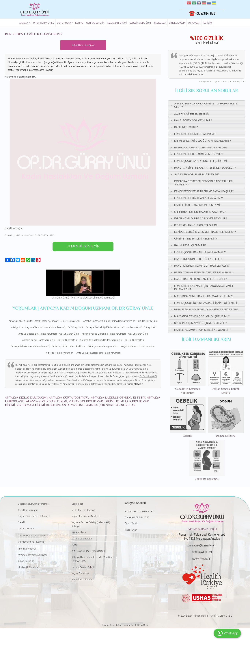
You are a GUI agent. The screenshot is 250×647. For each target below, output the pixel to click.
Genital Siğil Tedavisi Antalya (33, 535)
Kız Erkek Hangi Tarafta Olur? (195, 225)
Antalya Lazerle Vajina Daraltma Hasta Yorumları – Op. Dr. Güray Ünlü (120, 321)
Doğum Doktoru (225, 436)
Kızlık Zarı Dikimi (117, 22)
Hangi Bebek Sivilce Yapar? (193, 120)
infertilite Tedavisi (27, 548)
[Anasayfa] (35, 9)
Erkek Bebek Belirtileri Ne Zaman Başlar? (204, 191)
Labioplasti (77, 503)
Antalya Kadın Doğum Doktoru (20, 76)
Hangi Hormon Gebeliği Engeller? (198, 258)
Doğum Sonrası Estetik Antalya (226, 391)
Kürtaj (79, 22)
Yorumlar (194, 22)
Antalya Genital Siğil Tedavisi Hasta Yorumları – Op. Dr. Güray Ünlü (121, 327)
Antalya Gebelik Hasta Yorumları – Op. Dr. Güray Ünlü (39, 346)
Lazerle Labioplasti (82, 538)
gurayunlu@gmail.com (202, 545)
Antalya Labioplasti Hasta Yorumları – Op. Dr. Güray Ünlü (48, 333)
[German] (204, 3)
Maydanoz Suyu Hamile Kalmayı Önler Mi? (203, 296)
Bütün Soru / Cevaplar (83, 45)
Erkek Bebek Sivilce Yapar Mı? (195, 133)
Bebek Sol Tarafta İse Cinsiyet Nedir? (200, 147)
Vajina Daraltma (80, 573)
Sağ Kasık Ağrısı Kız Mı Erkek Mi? (196, 174)
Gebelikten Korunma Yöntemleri (187, 391)
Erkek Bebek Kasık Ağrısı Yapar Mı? (198, 198)
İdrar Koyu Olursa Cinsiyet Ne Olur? (200, 218)
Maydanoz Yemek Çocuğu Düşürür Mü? (202, 316)
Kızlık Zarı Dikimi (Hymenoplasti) (89, 551)
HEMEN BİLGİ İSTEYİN (83, 246)
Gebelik (187, 436)
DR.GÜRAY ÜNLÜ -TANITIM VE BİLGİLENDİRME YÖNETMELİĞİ (83, 297)
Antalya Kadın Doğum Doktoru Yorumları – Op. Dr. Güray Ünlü (112, 340)
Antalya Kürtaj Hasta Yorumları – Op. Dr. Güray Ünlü (49, 340)
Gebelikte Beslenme (207, 479)
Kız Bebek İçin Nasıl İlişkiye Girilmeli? (200, 323)
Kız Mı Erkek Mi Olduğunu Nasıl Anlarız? (202, 140)
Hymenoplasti (79, 532)
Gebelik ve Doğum (140, 22)
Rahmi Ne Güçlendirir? (190, 245)
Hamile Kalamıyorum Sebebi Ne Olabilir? (202, 329)
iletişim (207, 22)
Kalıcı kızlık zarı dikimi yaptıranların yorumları (94, 346)
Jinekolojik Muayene (28, 567)
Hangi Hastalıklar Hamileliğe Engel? (200, 279)
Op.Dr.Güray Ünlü (43, 22)
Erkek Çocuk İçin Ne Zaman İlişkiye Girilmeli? (206, 302)
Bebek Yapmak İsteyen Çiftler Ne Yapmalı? (204, 272)
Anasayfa (24, 22)
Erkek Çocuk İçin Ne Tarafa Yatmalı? (200, 252)
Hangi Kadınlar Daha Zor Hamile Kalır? (201, 265)
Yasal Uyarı (131, 529)
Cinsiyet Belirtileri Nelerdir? (195, 238)
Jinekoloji (160, 22)
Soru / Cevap (64, 22)
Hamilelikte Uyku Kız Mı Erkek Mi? (197, 204)
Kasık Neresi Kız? (186, 127)
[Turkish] (189, 3)
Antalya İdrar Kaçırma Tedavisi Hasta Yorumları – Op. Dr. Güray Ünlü (46, 327)
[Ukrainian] (214, 3)
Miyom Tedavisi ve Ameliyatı (32, 555)
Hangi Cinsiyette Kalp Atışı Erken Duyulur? (205, 167)
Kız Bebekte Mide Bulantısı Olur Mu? (200, 211)
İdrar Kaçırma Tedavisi (84, 510)
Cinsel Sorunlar (26, 561)
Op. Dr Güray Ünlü (139, 625)
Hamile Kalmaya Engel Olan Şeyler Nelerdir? (206, 309)
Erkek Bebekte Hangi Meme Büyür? (198, 154)
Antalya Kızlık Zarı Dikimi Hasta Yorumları (99, 352)
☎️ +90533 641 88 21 (202, 13)
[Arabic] (194, 3)
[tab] (206, 105)
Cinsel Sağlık (177, 22)
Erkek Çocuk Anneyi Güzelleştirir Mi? (201, 160)
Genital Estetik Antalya (83, 579)
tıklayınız (138, 384)
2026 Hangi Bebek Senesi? (191, 113)
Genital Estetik (95, 22)
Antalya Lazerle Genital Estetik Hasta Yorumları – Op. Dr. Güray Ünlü (44, 321)
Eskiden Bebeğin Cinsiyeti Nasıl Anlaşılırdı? (205, 231)
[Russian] (209, 3)
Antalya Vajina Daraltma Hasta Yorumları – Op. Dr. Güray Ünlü (115, 333)
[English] (199, 3)
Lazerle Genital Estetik (83, 567)
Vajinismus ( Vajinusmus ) (31, 541)
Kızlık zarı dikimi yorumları (59, 352)
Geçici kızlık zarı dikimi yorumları (138, 346)
